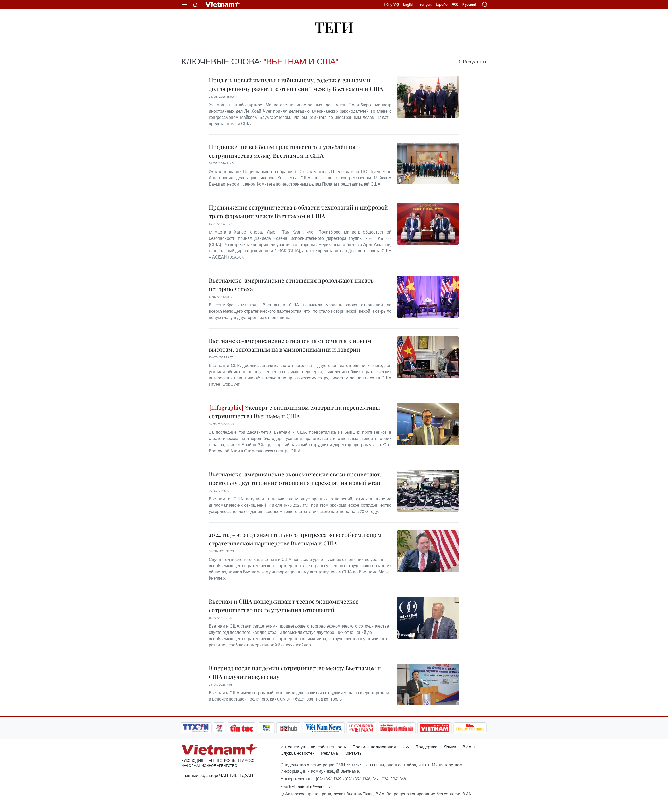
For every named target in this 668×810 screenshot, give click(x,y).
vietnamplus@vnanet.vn (312, 786)
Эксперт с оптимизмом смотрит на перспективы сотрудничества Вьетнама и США (294, 411)
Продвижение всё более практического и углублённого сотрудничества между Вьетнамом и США (284, 151)
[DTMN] (397, 727)
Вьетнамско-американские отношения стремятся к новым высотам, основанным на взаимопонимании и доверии (290, 345)
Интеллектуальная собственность (313, 747)
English (408, 4)
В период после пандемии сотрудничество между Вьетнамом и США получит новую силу (295, 672)
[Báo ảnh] (434, 727)
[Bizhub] (288, 727)
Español (442, 4)
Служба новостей (298, 753)
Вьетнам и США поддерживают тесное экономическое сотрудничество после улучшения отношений (284, 605)
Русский (469, 5)
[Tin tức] (241, 727)
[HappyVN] (470, 727)
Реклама (329, 753)
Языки (450, 747)
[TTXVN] (196, 727)
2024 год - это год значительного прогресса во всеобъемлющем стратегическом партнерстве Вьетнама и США (295, 539)
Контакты (353, 753)
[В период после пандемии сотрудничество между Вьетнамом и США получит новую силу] (428, 684)
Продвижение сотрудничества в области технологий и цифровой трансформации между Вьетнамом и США (298, 211)
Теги (334, 26)
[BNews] (266, 727)
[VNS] (324, 727)
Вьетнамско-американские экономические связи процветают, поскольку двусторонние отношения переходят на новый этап (295, 478)
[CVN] (361, 727)
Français (425, 4)
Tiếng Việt (391, 4)
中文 (455, 4)
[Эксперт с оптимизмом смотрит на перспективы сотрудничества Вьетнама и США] (428, 424)
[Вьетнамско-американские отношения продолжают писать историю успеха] (428, 297)
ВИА (467, 747)
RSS (405, 747)
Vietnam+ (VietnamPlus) (222, 4)
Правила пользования (374, 747)
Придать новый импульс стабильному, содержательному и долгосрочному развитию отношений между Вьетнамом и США (296, 84)
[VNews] (219, 727)
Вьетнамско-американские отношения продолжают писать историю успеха (291, 284)
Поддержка (426, 747)
